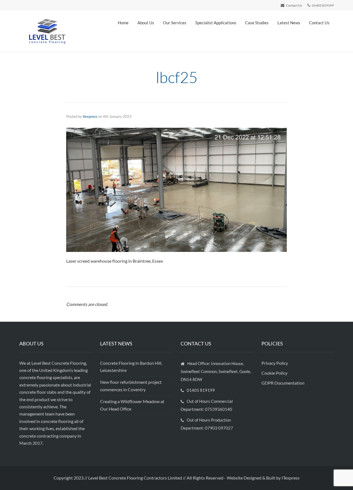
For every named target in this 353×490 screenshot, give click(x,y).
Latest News (288, 22)
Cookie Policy (274, 373)
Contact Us (319, 22)
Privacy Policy (275, 363)
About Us (145, 22)
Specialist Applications (215, 22)
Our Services (174, 22)
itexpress (90, 116)
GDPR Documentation (282, 382)
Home (123, 22)
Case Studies (257, 22)
